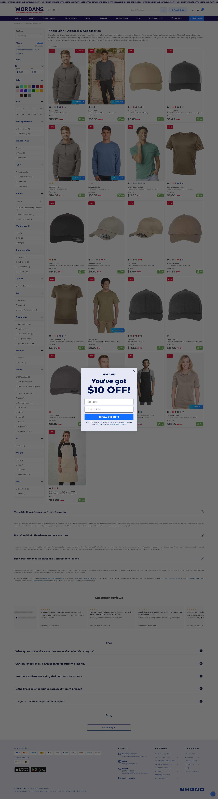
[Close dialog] (134, 371)
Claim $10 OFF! (109, 417)
